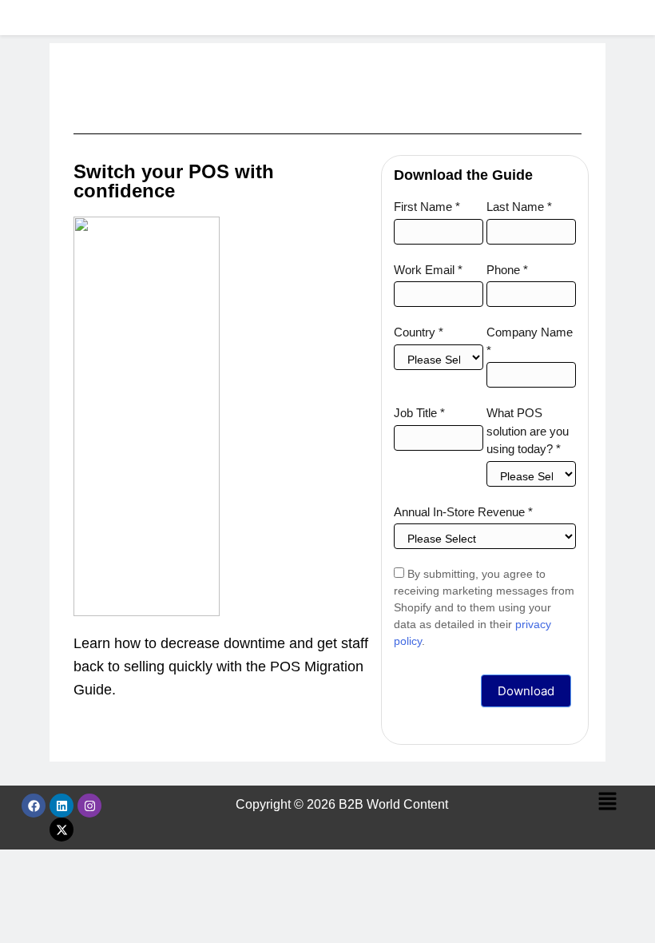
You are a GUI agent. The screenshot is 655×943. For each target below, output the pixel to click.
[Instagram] (89, 806)
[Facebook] (34, 806)
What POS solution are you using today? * (527, 431)
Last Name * (519, 206)
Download (526, 690)
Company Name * (529, 341)
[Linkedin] (61, 806)
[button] (607, 802)
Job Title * (419, 413)
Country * (418, 332)
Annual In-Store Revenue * (463, 512)
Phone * (507, 270)
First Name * (427, 206)
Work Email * (428, 270)
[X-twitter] (61, 830)
